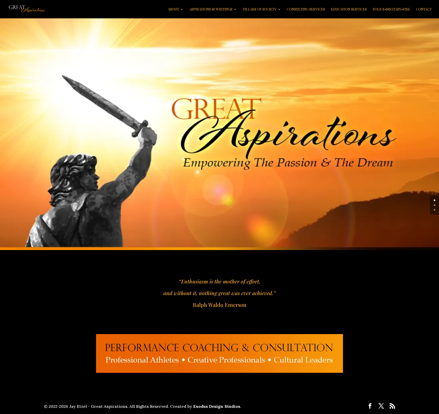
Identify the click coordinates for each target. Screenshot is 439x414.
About (173, 9)
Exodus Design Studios (216, 406)
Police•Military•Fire (391, 9)
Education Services (349, 9)
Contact (424, 9)
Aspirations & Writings (211, 9)
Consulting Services (306, 9)
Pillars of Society (259, 9)
